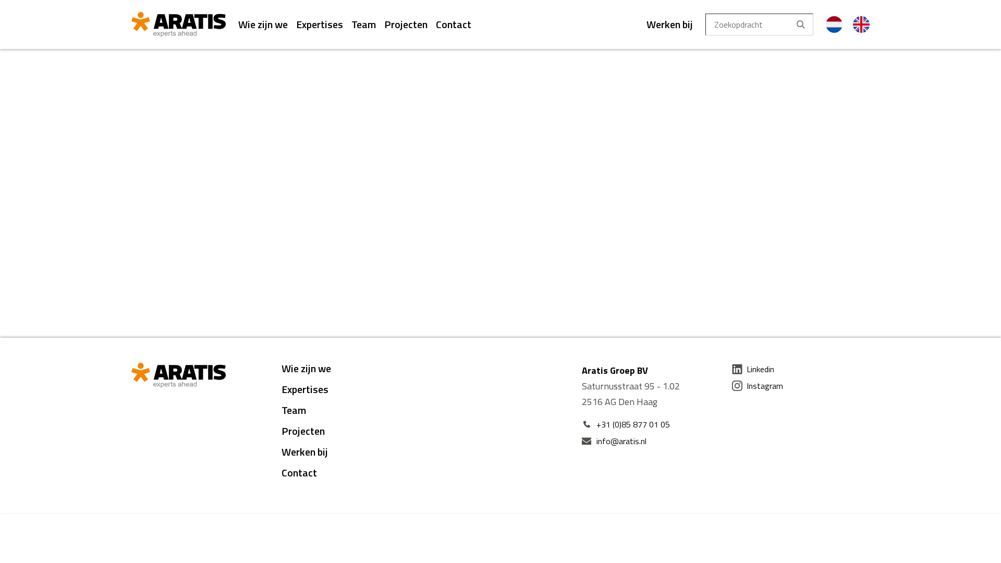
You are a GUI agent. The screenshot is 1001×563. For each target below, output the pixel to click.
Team (363, 24)
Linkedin (760, 369)
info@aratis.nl (621, 441)
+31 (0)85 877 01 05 (633, 424)
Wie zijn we (263, 24)
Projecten (406, 24)
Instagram (765, 386)
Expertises (319, 24)
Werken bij (669, 24)
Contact (453, 24)
